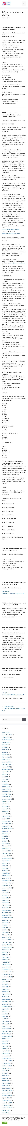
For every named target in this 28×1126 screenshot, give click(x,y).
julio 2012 (5, 982)
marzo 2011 (5, 1021)
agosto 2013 (5, 949)
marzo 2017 (5, 843)
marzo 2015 (5, 903)
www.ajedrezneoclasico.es (10, 229)
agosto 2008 (5, 1098)
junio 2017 (5, 836)
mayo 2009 (5, 1075)
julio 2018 (5, 804)
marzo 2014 (5, 932)
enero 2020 (5, 759)
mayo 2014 (5, 927)
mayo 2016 (5, 868)
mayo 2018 (5, 809)
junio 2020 (5, 747)
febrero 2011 (5, 1024)
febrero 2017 (6, 846)
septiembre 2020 (7, 739)
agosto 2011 (5, 1009)
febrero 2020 (6, 757)
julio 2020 (5, 744)
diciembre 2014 (6, 910)
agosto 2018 (5, 801)
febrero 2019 (6, 786)
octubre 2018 (6, 796)
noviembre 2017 (6, 823)
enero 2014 (5, 937)
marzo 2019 (5, 784)
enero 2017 (5, 848)
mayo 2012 (5, 987)
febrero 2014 (6, 935)
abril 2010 (5, 1048)
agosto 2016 (5, 861)
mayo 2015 (5, 898)
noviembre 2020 (7, 735)
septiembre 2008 (7, 1095)
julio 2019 (5, 774)
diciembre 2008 (6, 1088)
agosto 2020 (5, 742)
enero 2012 (5, 996)
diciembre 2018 (6, 791)
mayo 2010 (5, 1046)
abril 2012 (5, 989)
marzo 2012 (5, 991)
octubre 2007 (6, 1105)
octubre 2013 (6, 945)
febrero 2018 (6, 816)
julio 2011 (4, 1011)
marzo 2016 (5, 873)
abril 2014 (5, 930)
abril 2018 (5, 811)
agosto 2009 (6, 1068)
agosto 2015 (5, 890)
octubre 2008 (6, 1093)
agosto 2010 (5, 1038)
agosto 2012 (5, 979)
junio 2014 (5, 925)
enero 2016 (5, 878)
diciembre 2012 (6, 969)
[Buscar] (24, 719)
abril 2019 (5, 781)
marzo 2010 (5, 1051)
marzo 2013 (5, 962)
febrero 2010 (6, 1053)
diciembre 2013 (6, 940)
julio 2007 (5, 1113)
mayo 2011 (5, 1016)
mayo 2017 (5, 838)
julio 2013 (5, 952)
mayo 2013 (5, 957)
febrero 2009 (6, 1083)
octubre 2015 (6, 885)
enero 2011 (5, 1026)
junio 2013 (5, 954)
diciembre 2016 (6, 851)
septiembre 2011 (7, 1006)
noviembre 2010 (6, 1031)
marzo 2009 (5, 1080)
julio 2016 (5, 863)
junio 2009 (5, 1073)
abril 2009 (5, 1078)
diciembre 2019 (6, 762)
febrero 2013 (6, 964)
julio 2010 (5, 1041)
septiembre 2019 (7, 769)
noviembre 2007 (7, 1103)
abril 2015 (5, 900)
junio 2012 (5, 984)
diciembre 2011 (6, 999)
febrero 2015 (6, 905)
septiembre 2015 (7, 888)
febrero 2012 (6, 994)
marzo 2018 (5, 814)
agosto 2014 (5, 920)
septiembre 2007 (7, 1108)
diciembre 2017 (6, 821)
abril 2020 (5, 752)
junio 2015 (5, 895)
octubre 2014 (6, 915)
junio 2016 (5, 865)
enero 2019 (5, 789)
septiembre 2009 (7, 1066)
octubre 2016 (6, 856)
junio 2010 (5, 1043)
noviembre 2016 (6, 853)
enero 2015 (5, 907)
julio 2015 (5, 893)
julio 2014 (5, 922)
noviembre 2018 (6, 794)
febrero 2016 (6, 875)
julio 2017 (5, 833)
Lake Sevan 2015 (9, 706)
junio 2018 (5, 806)
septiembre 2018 (7, 799)
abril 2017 (5, 841)
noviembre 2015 (6, 883)
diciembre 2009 (6, 1058)
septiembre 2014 (7, 917)
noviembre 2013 (6, 942)
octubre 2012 (6, 974)
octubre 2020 (6, 737)
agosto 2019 (5, 772)
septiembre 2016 (7, 858)
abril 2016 (5, 870)
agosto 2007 (5, 1110)
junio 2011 (5, 1014)
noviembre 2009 (7, 1061)
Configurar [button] (17, 1119)
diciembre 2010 (6, 1029)
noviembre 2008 (7, 1090)
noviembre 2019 (6, 764)
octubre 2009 (6, 1063)
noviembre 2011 (6, 1001)
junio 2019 (5, 777)
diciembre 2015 (6, 880)
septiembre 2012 (7, 977)
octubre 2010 (6, 1033)
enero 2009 (5, 1085)
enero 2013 (5, 967)
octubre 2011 (6, 1004)
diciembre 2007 (6, 1100)
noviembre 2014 (6, 912)
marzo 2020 (5, 754)
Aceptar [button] (5, 1122)
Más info (11, 1119)
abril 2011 (5, 1019)
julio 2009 (5, 1071)
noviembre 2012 (6, 972)
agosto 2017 (5, 831)
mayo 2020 (5, 749)
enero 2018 (5, 819)
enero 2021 (5, 732)
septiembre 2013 (7, 947)
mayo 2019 (5, 779)
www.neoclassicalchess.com (10, 233)
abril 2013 (5, 959)
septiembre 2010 (7, 1036)
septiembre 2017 (7, 828)
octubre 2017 (6, 826)
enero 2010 (5, 1056)
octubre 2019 (6, 767)
